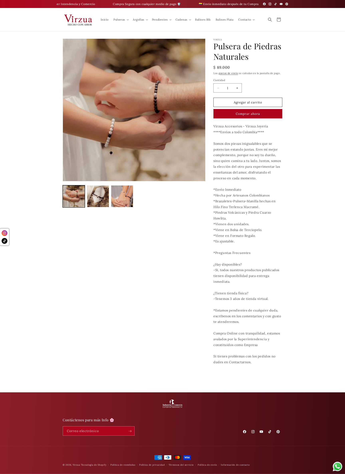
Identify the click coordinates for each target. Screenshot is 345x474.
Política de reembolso (122, 464)
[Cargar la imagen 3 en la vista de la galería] (122, 196)
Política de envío (207, 464)
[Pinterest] (286, 4)
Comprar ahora (248, 114)
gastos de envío (228, 73)
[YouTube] (281, 4)
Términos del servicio (181, 464)
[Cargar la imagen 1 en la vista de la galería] (74, 196)
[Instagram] (270, 4)
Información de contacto (235, 464)
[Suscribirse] (130, 431)
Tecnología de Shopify (94, 464)
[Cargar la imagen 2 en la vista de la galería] (98, 196)
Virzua (76, 464)
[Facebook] (264, 4)
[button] (120, 19)
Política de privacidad (152, 464)
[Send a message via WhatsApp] (337, 466)
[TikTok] (275, 4)
